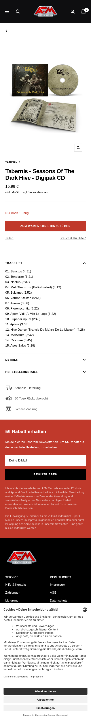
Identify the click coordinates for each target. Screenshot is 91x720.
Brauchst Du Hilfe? (73, 238)
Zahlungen (12, 592)
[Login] (73, 11)
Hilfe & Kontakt (15, 584)
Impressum (58, 584)
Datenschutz (58, 600)
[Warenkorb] (83, 11)
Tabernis (13, 162)
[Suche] (18, 11)
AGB (53, 592)
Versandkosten (37, 192)
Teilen (9, 238)
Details (11, 359)
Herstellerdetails (21, 371)
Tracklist (13, 263)
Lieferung (12, 600)
